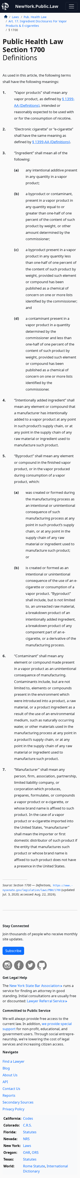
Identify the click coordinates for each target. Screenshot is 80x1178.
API (5, 1081)
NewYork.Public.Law (36, 6)
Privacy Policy (13, 1109)
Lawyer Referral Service (46, 1001)
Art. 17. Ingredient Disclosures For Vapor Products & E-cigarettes (36, 23)
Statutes (29, 1132)
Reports (9, 1095)
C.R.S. (27, 1125)
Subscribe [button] (13, 950)
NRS (26, 1139)
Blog (6, 1068)
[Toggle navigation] (71, 6)
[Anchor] (61, 81)
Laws (15, 17)
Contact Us (11, 1088)
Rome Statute (34, 1166)
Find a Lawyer (14, 1061)
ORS (35, 1152)
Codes (28, 1118)
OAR (26, 1152)
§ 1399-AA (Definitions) (51, 141)
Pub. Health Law (35, 17)
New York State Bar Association (34, 985)
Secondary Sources (18, 1102)
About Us (10, 1075)
